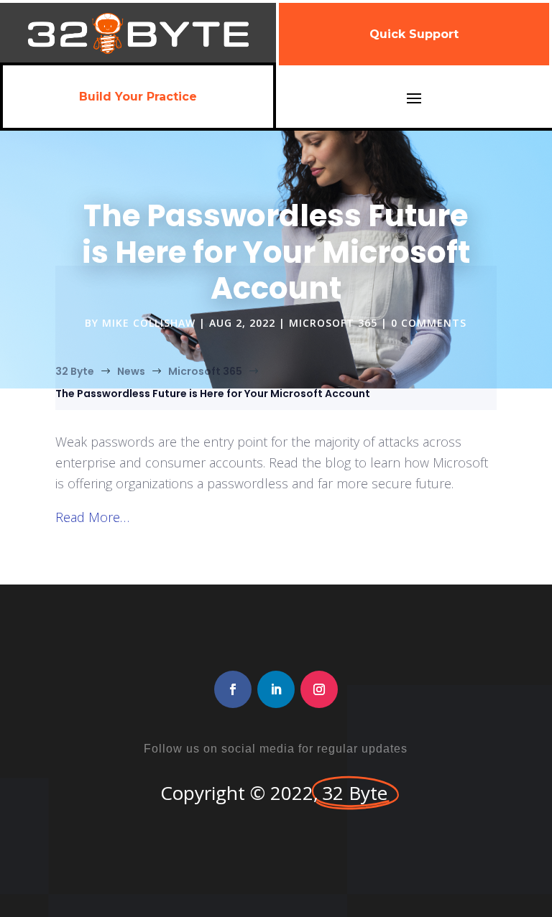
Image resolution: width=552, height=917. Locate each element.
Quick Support (414, 34)
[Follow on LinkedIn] (276, 689)
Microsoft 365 (333, 323)
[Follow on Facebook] (233, 689)
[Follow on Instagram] (319, 689)
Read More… (92, 517)
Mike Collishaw (149, 323)
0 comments (428, 323)
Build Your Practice (138, 96)
